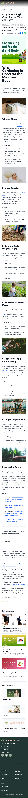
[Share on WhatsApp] (25, 33)
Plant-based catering (20, 763)
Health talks (4, 770)
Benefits (12, 9)
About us (3, 763)
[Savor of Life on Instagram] (2, 755)
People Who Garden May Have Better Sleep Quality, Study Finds (14, 499)
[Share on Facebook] (20, 33)
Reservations (18, 774)
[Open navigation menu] (25, 3)
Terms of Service (5, 790)
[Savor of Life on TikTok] (10, 755)
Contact (3, 778)
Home (3, 9)
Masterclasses (4, 774)
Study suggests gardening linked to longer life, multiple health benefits (14, 513)
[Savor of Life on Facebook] (6, 755)
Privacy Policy (4, 786)
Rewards (17, 778)
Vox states (5, 370)
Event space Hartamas (20, 766)
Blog (7, 9)
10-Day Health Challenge (18, 770)
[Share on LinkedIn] (23, 33)
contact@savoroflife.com (8, 743)
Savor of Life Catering (18, 584)
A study (19, 126)
